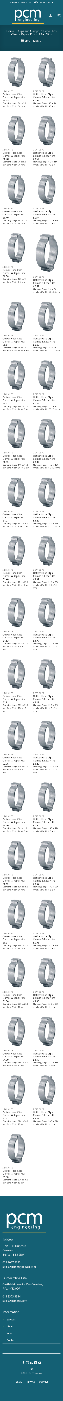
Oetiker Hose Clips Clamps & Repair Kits (14, 96)
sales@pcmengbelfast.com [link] (19, 1267)
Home (10, 31)
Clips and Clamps (28, 31)
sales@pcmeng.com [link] (15, 1301)
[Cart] (58, 15)
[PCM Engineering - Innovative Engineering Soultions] (27, 15)
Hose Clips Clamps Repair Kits (33, 32)
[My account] (50, 15)
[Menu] (5, 15)
